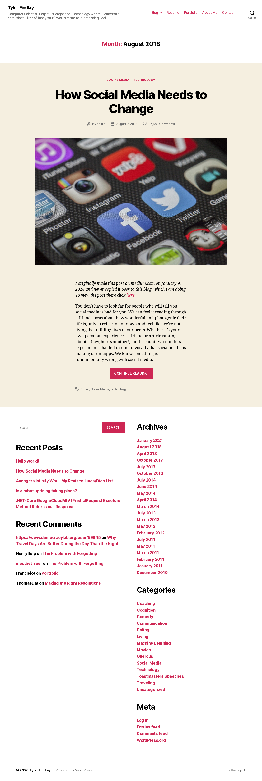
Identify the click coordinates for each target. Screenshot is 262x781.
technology (118, 389)
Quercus (145, 656)
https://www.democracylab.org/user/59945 (58, 537)
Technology (144, 80)
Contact (228, 13)
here (130, 295)
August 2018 (149, 447)
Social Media (118, 80)
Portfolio (191, 13)
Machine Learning (154, 643)
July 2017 (146, 466)
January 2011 (149, 566)
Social (85, 389)
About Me (209, 13)
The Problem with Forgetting (69, 553)
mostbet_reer (29, 563)
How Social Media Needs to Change (131, 101)
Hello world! (27, 461)
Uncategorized (151, 689)
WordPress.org (151, 740)
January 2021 (150, 440)
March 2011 (148, 552)
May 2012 (146, 526)
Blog (154, 13)
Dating (143, 630)
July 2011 (146, 539)
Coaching (146, 603)
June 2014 (147, 486)
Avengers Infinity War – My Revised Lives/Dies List (64, 480)
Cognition (146, 610)
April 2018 (147, 453)
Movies (144, 649)
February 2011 (150, 559)
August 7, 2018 (126, 124)
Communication (152, 623)
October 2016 (150, 473)
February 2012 (151, 533)
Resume (173, 13)
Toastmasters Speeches (160, 676)
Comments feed (152, 733)
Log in (142, 720)
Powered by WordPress (73, 770)
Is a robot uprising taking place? (46, 490)
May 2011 (146, 546)
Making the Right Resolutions (73, 583)
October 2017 (150, 460)
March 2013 (148, 519)
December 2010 (152, 572)
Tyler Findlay (21, 7)
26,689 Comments (161, 124)
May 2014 (146, 493)
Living (142, 636)
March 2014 (148, 506)
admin (101, 124)
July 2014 (146, 480)
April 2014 (147, 499)
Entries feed (148, 727)
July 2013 (146, 513)
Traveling (146, 682)
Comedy (145, 616)
